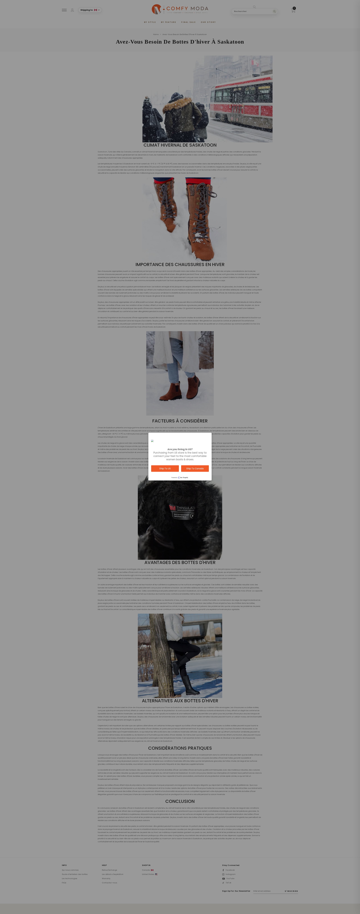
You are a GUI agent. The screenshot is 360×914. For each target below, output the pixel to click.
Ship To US (165, 468)
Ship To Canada (195, 468)
